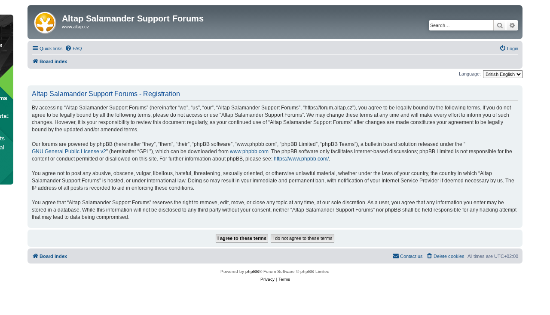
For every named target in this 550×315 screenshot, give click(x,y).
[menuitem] (73, 48)
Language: (470, 73)
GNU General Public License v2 (69, 151)
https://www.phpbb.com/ (301, 159)
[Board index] (46, 21)
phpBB (252, 271)
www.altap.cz (75, 26)
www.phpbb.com (249, 151)
